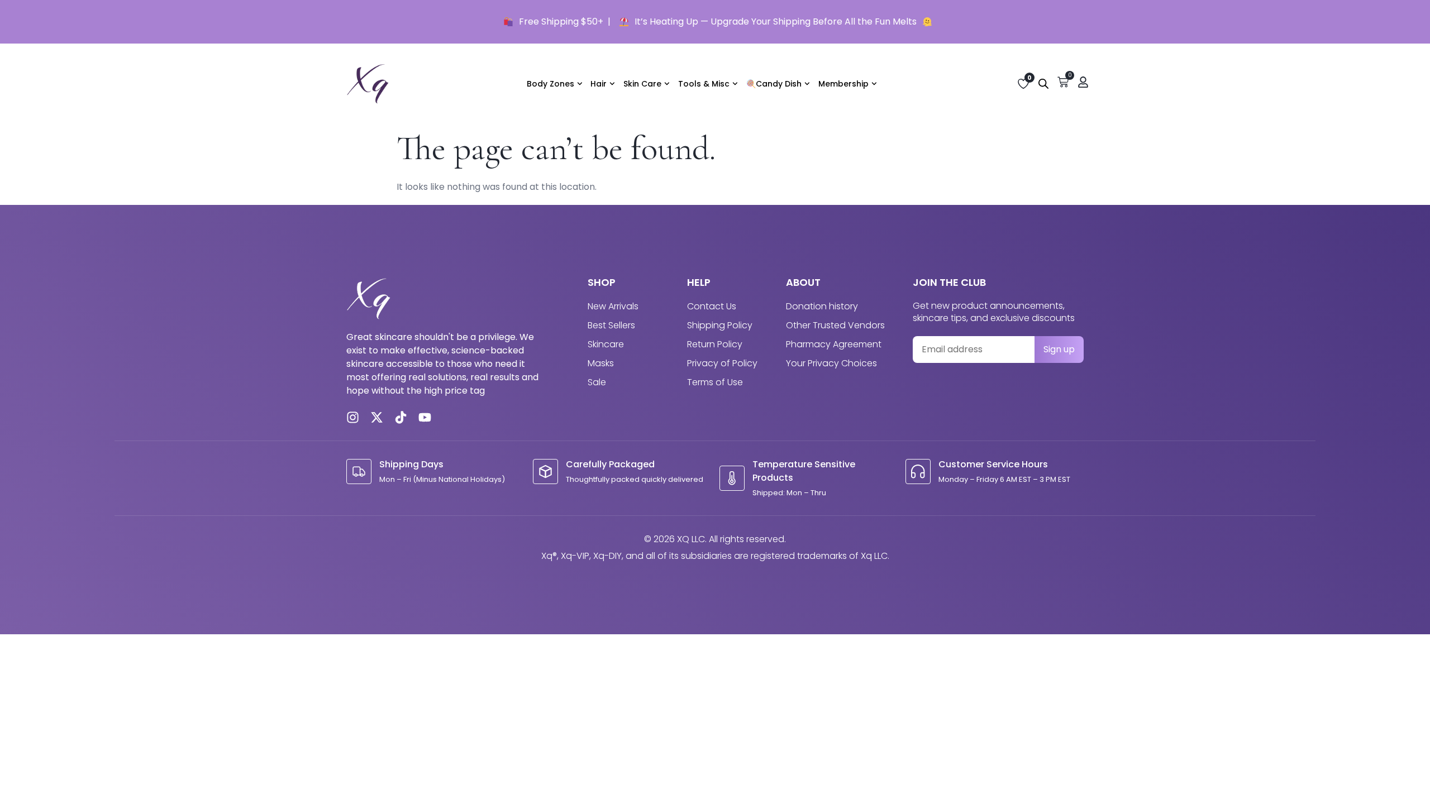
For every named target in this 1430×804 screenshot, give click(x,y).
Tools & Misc (704, 83)
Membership (843, 83)
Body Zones (550, 83)
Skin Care (642, 83)
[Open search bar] (1043, 84)
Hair (598, 83)
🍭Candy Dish (774, 83)
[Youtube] (424, 417)
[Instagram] (352, 417)
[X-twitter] (376, 417)
